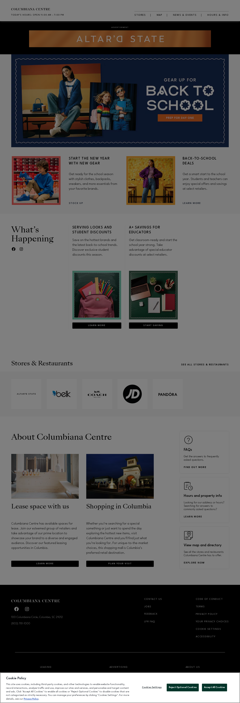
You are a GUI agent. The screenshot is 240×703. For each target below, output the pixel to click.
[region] (120, 687)
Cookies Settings (152, 687)
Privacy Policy (31, 699)
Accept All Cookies (214, 687)
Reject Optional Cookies (183, 687)
